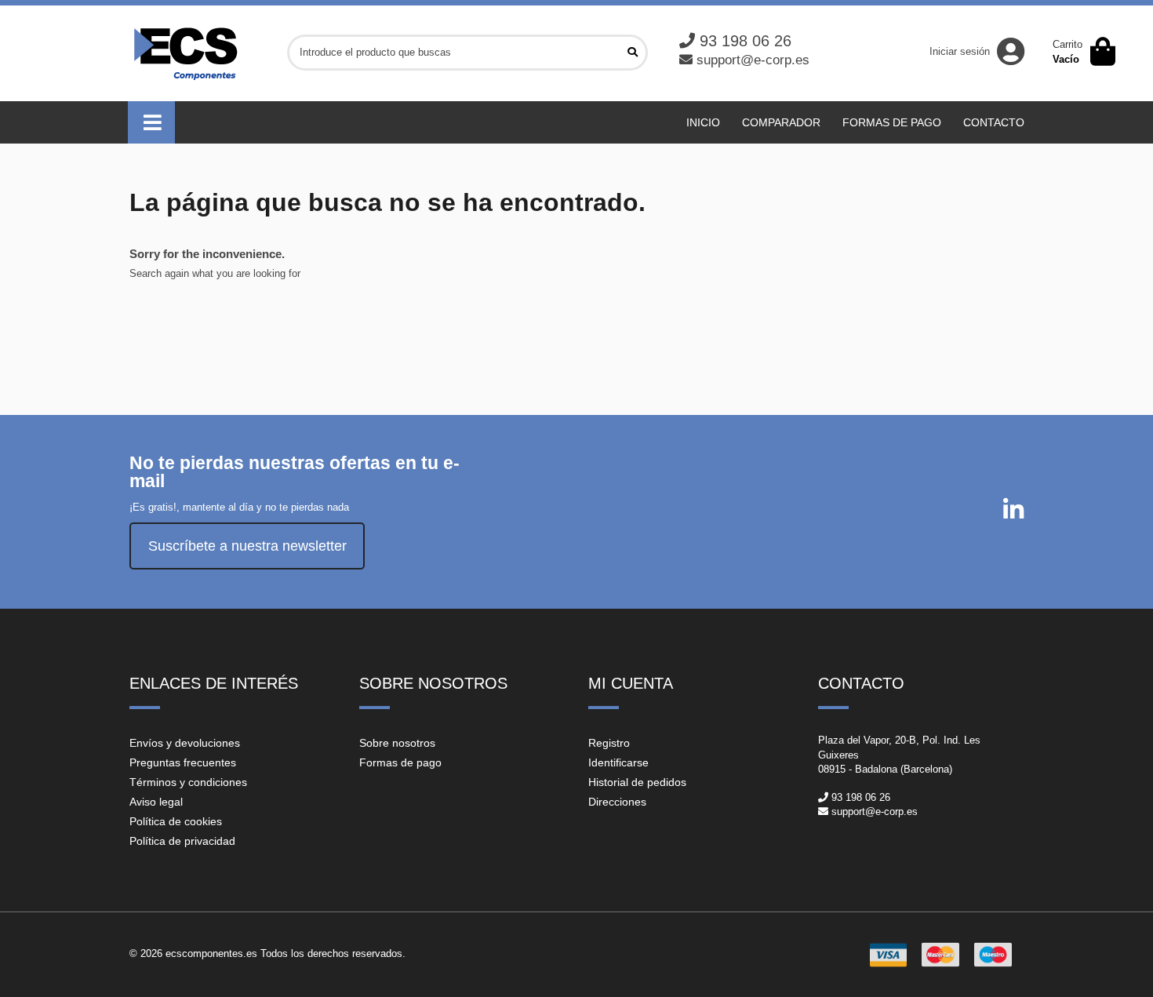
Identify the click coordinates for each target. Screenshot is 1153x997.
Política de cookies (175, 821)
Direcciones (617, 801)
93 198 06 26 (745, 40)
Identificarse (618, 762)
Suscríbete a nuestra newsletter (247, 546)
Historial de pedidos (637, 782)
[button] (151, 122)
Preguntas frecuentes (182, 762)
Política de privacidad (182, 841)
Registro (609, 743)
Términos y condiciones (188, 782)
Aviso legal (156, 801)
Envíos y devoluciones (184, 743)
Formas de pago (400, 762)
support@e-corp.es (753, 60)
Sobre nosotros (397, 743)
